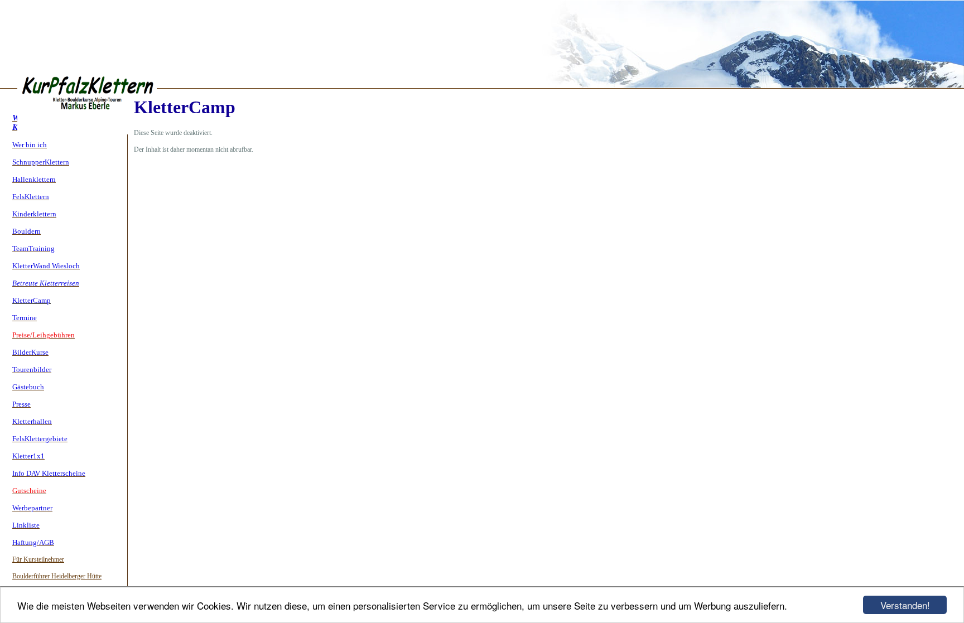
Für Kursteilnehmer (38, 559)
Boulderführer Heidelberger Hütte (57, 576)
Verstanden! (905, 605)
